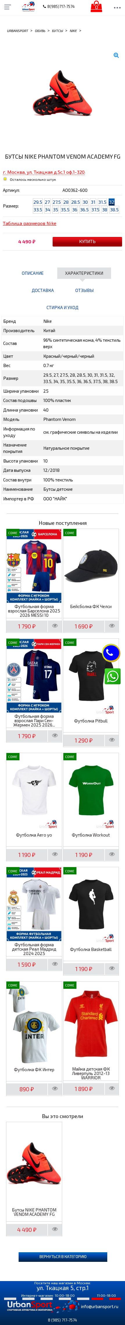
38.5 (114, 209)
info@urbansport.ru (99, 1306)
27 (47, 202)
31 (93, 202)
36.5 (84, 209)
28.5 (75, 202)
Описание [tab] (33, 273)
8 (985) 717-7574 (62, 1320)
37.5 (95, 209)
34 (47, 209)
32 (111, 202)
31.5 (102, 202)
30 (85, 202)
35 (55, 209)
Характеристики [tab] (84, 273)
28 (66, 202)
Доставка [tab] (43, 290)
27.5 (57, 202)
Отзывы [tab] (84, 290)
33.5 (37, 209)
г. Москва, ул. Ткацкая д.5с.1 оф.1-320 (44, 172)
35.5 (65, 209)
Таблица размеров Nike (29, 223)
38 (104, 209)
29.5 (37, 202)
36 (74, 209)
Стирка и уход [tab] (62, 307)
